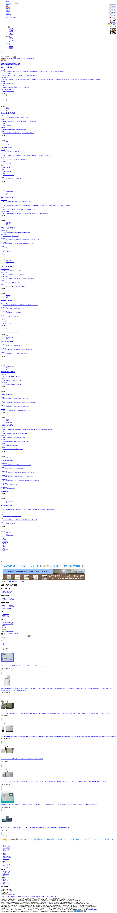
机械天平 (19, 71)
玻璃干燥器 (50, 429)
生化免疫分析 (4, 230)
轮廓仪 (8, 163)
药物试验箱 (27, 240)
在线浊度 (11, 309)
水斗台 (10, 449)
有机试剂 (10, 346)
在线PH (10, 323)
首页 (4, 538)
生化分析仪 (21, 232)
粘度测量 (3, 173)
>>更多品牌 (9, 16)
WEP (7, 502)
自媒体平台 (44, 896)
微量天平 (62, 71)
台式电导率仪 (6, 312)
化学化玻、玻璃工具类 (7, 425)
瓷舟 (7, 445)
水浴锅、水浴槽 (55, 79)
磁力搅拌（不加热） (15, 117)
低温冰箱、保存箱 (5, 211)
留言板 (4, 548)
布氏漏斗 (16, 445)
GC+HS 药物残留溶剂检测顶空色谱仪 (58, 736)
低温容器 (3, 246)
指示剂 (9, 433)
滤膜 (15, 58)
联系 (7, 6)
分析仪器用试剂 (16, 346)
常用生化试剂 (6, 349)
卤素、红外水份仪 (18, 75)
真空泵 (11, 83)
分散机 (7, 58)
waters (15, 633)
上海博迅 (8, 223)
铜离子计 (14, 316)
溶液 (2, 522)
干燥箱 (19, 58)
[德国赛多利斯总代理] (44, 568)
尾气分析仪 (17, 376)
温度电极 (18, 516)
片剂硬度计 (10, 240)
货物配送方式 (6, 871)
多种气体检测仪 (14, 380)
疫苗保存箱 (23, 213)
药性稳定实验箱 (13, 209)
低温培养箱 (11, 205)
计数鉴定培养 (4, 250)
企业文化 (11, 39)
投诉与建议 (6, 883)
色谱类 (2, 280)
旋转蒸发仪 (97, 79)
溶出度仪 (5, 240)
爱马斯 (7, 419)
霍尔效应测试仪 (27, 465)
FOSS (7, 144)
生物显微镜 (6, 155)
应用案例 (11, 34)
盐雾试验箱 (32, 209)
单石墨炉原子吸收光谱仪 (20, 278)
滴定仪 (8, 91)
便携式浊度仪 (17, 309)
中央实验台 (6, 449)
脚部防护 (24, 402)
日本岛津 (8, 13)
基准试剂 (22, 433)
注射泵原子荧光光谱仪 (19, 274)
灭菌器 (15, 87)
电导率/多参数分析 (5, 311)
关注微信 (11, 46)
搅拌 (2, 115)
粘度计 (12, 175)
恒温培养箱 (17, 205)
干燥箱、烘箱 (4, 200)
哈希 (7, 194)
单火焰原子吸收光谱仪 (8, 278)
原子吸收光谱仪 (4, 276)
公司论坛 (11, 44)
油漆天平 (14, 71)
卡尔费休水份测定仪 (28, 75)
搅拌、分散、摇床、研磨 (8, 113)
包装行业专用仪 (4, 487)
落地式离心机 (12, 179)
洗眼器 (10, 398)
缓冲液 (9, 523)
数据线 (17, 509)
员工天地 (11, 41)
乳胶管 (8, 437)
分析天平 (5, 71)
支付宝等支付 (6, 864)
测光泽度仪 (6, 159)
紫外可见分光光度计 (8, 270)
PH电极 (5, 516)
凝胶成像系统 (6, 243)
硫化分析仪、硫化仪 (12, 484)
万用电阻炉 (39, 79)
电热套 (65, 79)
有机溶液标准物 (21, 353)
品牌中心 (5, 542)
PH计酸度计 (3, 321)
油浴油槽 (61, 79)
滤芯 (31, 509)
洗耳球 (19, 437)
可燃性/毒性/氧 (6, 380)
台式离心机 (6, 179)
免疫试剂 (22, 349)
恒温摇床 (5, 125)
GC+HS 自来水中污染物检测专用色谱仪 (55, 713)
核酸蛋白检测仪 (14, 232)
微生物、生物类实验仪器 (8, 228)
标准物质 (3, 352)
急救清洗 (3, 397)
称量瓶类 (28, 429)
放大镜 (17, 151)
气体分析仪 (3, 374)
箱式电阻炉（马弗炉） (8, 79)
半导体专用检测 (7, 465)
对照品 (27, 353)
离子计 (2, 315)
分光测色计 (25, 159)
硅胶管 (12, 437)
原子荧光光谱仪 (4, 273)
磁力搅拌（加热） (24, 117)
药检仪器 (3, 238)
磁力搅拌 (29, 58)
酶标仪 (8, 232)
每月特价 (5, 543)
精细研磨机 (23, 129)
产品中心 (5, 541)
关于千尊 (5, 539)
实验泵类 (3, 81)
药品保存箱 (17, 213)
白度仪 (10, 159)
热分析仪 (3, 169)
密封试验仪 (6, 488)
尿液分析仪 (31, 243)
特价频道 (11, 31)
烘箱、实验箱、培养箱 (7, 197)
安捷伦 (7, 297)
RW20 (32, 58)
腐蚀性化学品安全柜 (8, 410)
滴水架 (21, 449)
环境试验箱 (6, 209)
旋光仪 (10, 151)
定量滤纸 (5, 441)
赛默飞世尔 (8, 222)
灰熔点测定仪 (14, 472)
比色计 (17, 159)
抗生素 (11, 349)
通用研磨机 (12, 129)
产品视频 (11, 30)
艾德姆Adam (9, 422)
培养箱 (2, 204)
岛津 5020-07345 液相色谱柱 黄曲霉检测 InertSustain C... (28, 666)
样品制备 (43, 509)
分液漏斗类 (17, 429)
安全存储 (3, 409)
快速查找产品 (6, 846)
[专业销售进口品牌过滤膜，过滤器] (44, 573)
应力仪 (4, 163)
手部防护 (14, 402)
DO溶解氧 (5, 305)
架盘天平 (43, 71)
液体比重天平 (37, 71)
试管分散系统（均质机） (31, 121)
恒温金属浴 (70, 79)
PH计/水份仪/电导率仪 (6, 73)
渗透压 (23, 240)
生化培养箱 (35, 205)
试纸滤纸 (3, 439)
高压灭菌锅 (26, 87)
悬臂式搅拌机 (6, 117)
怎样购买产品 (6, 848)
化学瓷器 (3, 443)
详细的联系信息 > (11, 894)
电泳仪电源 (19, 243)
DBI (7, 367)
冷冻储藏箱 (11, 213)
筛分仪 (8, 167)
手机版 (7, 1)
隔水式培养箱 (29, 205)
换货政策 (5, 879)
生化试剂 (26, 433)
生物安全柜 (15, 406)
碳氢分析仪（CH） (26, 472)
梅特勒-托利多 (9, 337)
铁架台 (14, 449)
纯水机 (12, 91)
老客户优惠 (6, 859)
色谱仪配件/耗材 (17, 520)
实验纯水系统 (48, 509)
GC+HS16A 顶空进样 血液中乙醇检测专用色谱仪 (22, 759)
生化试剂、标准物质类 (7, 341)
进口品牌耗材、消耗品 (7, 505)
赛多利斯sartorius (10, 109)
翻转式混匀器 (25, 133)
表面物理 (3, 161)
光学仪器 (3, 150)
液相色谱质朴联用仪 (8, 286)
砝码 (58, 71)
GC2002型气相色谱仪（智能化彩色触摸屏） (50, 804)
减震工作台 (26, 406)
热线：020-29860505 (11, 17)
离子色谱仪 (17, 282)
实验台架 (3, 447)
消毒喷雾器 (6, 398)
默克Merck (8, 457)
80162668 (3, 59)
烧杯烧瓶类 (6, 429)
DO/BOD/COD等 (5, 303)
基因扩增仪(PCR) (7, 236)
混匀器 (2, 131)
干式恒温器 (91, 79)
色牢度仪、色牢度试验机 (17, 480)
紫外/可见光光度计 (5, 269)
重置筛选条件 (12, 631)
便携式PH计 (11, 75)
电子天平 (10, 71)
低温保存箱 (45, 213)
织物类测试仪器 (27, 480)
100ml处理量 (6, 121)
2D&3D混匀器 (6, 133)
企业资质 (8, 4)
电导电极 (9, 516)
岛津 (7, 107)
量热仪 (32, 472)
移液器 (25, 58)
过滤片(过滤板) (26, 509)
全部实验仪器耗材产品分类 (10, 64)
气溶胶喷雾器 (20, 87)
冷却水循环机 (85, 79)
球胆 (22, 437)
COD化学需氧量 (20, 305)
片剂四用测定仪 (17, 240)
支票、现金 (6, 867)
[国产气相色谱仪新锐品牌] (44, 579)
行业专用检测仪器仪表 (7, 461)
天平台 (17, 449)
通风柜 (4, 406)
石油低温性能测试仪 (29, 476)
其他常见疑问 (6, 850)
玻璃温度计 (39, 429)
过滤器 (20, 509)
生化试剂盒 (3, 348)
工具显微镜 (47, 155)
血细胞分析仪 (27, 232)
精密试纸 (18, 441)
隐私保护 (28, 896)
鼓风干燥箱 (6, 201)
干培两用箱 (28, 201)
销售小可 (113, 6)
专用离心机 (18, 179)
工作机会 (11, 40)
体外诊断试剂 (28, 349)
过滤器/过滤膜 (33, 520)
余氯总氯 (3, 319)
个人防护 (3, 401)
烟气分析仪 (11, 376)
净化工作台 (21, 406)
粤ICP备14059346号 (92, 909)
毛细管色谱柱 (6, 520)
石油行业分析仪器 (5, 475)
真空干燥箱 (17, 201)
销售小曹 (113, 19)
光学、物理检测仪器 (6, 147)
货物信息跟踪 (6, 872)
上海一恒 (8, 225)
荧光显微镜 (11, 155)
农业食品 (3, 467)
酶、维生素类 (17, 349)
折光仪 (14, 151)
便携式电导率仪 (14, 312)
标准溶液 (5, 523)
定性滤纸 (26, 441)
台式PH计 (5, 75)
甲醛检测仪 (14, 384)
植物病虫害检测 (13, 469)
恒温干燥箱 (11, 201)
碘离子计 (19, 316)
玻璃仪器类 (3, 428)
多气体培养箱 (66, 205)
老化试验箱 (26, 209)
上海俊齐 (8, 8)
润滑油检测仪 (21, 476)
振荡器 (9, 125)
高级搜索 (3, 637)
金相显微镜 (34, 155)
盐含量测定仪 (14, 476)
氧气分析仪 (6, 376)
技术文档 (5, 546)
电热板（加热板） (46, 79)
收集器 (16, 236)
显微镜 (2, 154)
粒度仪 (2, 165)
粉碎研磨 (3, 127)
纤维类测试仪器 (7, 480)
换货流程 (5, 880)
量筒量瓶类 (11, 429)
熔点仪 (4, 171)
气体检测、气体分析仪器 (8, 372)
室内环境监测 (4, 382)
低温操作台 (34, 213)
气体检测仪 (3, 378)
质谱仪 (2, 284)
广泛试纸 (13, 441)
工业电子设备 (4, 463)
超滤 (53, 509)
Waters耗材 (3, 512)
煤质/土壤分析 (4, 471)
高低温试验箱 (20, 209)
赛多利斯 (8, 11)
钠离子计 (5, 316)
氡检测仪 (19, 384)
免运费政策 (6, 874)
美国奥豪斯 (8, 14)
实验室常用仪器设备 (6, 67)
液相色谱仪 (11, 282)
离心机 (2, 177)
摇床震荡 (3, 123)
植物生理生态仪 (4, 491)
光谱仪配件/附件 (26, 520)
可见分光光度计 (17, 270)
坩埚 (4, 445)
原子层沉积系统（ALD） (17, 465)
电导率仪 (35, 75)
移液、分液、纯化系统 (6, 89)
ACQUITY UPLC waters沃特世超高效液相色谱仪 (35, 827)
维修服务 (5, 882)
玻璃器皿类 (44, 429)
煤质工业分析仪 (7, 472)
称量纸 (22, 441)
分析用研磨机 (6, 129)
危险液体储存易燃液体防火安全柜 (21, 410)
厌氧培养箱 (54, 205)
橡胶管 (4, 437)
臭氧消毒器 (15, 398)
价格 (4, 643)
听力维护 (33, 402)
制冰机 (74, 79)
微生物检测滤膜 (7, 509)
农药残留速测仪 (20, 469)
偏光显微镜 (23, 155)
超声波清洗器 (6, 87)
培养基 (4, 251)
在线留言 (11, 33)
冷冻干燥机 (79, 79)
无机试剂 (5, 346)
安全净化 (3, 405)
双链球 (15, 437)
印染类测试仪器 (35, 480)
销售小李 (113, 12)
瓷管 (13, 445)
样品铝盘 (38, 509)
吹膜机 (4, 484)
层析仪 (13, 236)
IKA (7, 110)
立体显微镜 (17, 155)
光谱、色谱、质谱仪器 (7, 266)
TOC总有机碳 (34, 305)
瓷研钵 (9, 445)
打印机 (34, 509)
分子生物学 (3, 234)
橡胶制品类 (3, 435)
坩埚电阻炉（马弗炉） (30, 79)
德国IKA (8, 10)
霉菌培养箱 (49, 205)
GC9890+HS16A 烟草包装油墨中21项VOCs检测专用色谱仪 (53, 781)
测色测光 (3, 157)
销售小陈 (113, 22)
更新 (4, 644)
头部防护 (10, 402)
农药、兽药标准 (14, 353)
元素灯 (11, 520)
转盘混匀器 (18, 133)
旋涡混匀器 (31, 133)
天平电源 (13, 509)
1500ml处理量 (21, 121)
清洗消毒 (3, 85)
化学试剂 (3, 344)
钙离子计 (10, 316)
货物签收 (5, 875)
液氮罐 (4, 247)
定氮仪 (32, 240)
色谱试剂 (17, 433)
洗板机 (4, 232)
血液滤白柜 (40, 213)
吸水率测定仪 (30, 71)
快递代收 (5, 865)
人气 (4, 646)
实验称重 (3, 70)
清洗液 (13, 523)
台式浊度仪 (6, 309)
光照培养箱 (6, 205)
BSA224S (11, 58)
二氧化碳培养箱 (42, 205)
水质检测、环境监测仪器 (8, 300)
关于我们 (3, 896)
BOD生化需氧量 (12, 305)
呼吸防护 (19, 402)
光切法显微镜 (40, 155)
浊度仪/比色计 (4, 307)
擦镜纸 (9, 441)
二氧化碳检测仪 (7, 384)
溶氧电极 (14, 516)
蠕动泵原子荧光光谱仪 (8, 274)
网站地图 (54, 896)
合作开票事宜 (6, 849)
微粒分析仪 (37, 240)
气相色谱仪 (6, 282)
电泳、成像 (3, 242)
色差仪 (21, 159)
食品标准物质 (6, 353)
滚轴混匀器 (13, 133)
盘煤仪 (19, 472)
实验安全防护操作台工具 (8, 394)
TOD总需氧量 (27, 305)
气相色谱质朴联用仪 (18, 286)
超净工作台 (9, 406)
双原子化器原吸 (30, 278)
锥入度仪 (12, 163)
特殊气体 (20, 380)
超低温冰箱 (6, 213)
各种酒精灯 (33, 429)
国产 (7, 369)
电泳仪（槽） (13, 243)
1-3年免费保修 (6, 856)
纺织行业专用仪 (4, 479)
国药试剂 (5, 433)
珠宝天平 (52, 71)
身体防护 (28, 402)
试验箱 (2, 207)
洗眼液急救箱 (21, 398)
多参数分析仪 (21, 312)
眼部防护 (5, 402)
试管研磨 (18, 129)
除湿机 (11, 87)
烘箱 (22, 58)
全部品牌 (49, 896)
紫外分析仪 (25, 243)
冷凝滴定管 (23, 429)
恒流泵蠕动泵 (6, 83)
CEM (7, 263)
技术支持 (33, 896)
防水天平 (48, 71)
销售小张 (113, 9)
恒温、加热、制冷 (5, 77)
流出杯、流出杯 (7, 175)
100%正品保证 (6, 854)
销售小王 (113, 15)
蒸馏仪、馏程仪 (7, 476)
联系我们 (11, 37)
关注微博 (11, 47)
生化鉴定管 (9, 251)
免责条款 (38, 896)
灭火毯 (26, 398)
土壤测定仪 (6, 469)
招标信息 (5, 545)
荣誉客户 (11, 29)
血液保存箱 (28, 213)
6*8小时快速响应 (7, 857)
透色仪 (14, 159)
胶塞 (24, 437)
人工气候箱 (60, 205)
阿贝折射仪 (6, 151)
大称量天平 (24, 71)
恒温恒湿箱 (23, 205)
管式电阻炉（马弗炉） (19, 79)
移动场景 (11, 48)
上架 (4, 641)
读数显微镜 (28, 155)
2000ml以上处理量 (13, 121)
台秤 (56, 71)
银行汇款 (5, 863)
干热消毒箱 (23, 201)
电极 (17, 58)
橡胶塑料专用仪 (4, 483)
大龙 (7, 143)
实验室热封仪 (12, 488)
